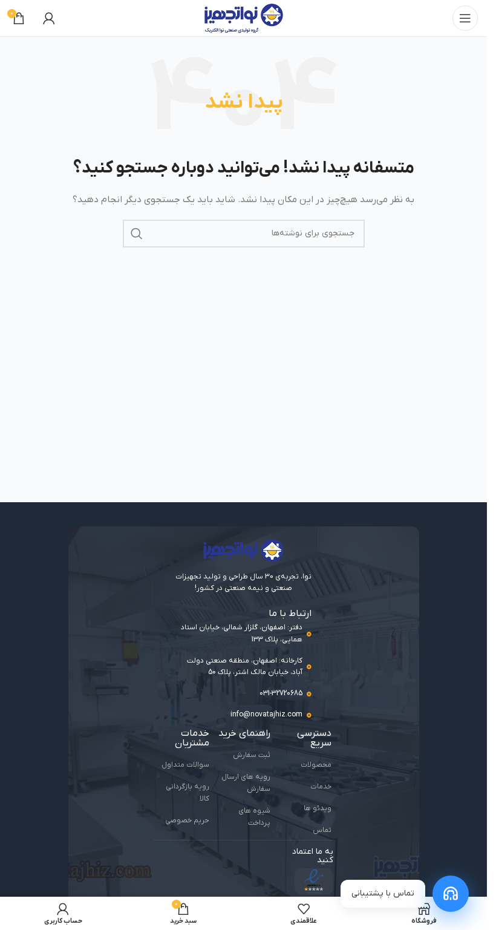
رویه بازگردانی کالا (187, 793)
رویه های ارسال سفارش (245, 783)
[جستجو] (137, 233)
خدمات (320, 786)
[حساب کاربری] (49, 18)
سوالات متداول (185, 765)
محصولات (316, 765)
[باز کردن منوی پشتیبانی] (450, 894)
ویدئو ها (317, 808)
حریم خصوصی (187, 820)
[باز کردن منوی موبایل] (465, 18)
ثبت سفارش (251, 755)
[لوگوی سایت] (243, 18)
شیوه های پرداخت (254, 817)
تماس (322, 830)
